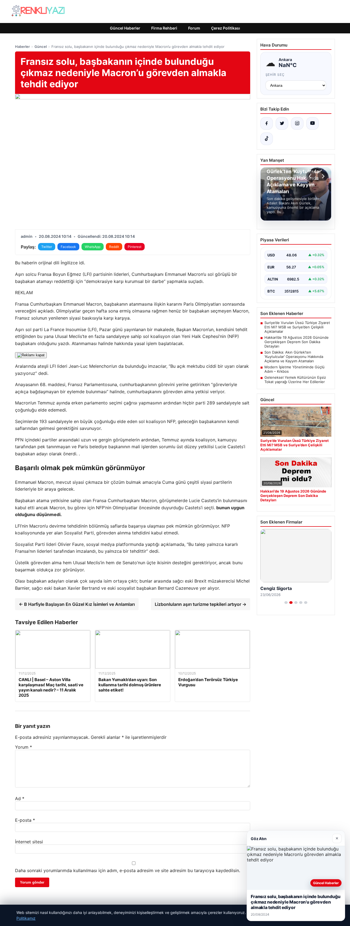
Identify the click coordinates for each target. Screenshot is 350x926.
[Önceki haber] (311, 176)
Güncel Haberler (125, 28)
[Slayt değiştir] (286, 602)
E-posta (25, 820)
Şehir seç (275, 75)
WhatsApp (92, 247)
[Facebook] (266, 123)
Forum (194, 28)
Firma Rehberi (164, 28)
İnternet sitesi (29, 841)
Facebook (68, 247)
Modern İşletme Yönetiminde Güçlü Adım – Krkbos (294, 369)
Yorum (23, 747)
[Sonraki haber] (322, 176)
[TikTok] (266, 138)
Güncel (40, 46)
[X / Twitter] (282, 123)
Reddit (114, 247)
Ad (19, 798)
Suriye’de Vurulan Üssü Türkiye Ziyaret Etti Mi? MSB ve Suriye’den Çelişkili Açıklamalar (297, 327)
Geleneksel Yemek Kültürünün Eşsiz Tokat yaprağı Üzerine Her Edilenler (295, 379)
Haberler (22, 46)
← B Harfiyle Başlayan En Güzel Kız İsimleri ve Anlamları (77, 604)
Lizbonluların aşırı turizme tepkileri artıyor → (200, 604)
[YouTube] (312, 123)
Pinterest (134, 247)
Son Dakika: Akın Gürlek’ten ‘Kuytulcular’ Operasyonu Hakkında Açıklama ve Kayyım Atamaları (293, 356)
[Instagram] (297, 123)
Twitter (46, 247)
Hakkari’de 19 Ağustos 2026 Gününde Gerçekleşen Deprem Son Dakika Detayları (296, 341)
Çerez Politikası (225, 28)
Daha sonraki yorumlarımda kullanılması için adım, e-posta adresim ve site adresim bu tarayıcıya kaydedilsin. (127, 870)
